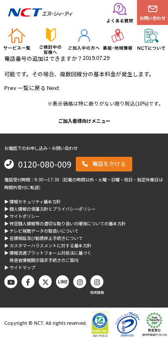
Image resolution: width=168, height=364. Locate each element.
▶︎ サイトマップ (19, 267)
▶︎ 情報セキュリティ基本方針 (32, 201)
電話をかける (109, 163)
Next (53, 88)
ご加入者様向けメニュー (84, 120)
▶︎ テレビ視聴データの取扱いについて (41, 230)
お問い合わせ (152, 18)
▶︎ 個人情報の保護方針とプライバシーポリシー (50, 208)
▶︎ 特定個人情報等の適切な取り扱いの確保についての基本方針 (65, 223)
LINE (63, 281)
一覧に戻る (32, 88)
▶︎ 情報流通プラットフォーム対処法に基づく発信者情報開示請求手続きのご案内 (47, 256)
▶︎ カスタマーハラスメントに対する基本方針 (47, 245)
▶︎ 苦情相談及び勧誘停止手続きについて (43, 238)
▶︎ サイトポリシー (22, 216)
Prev (10, 88)
